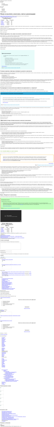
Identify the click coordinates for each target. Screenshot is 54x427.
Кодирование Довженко (6, 301)
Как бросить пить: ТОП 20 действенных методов (9, 419)
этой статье (21, 204)
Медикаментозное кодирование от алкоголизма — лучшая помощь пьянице (11, 236)
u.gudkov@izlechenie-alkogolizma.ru (5, 297)
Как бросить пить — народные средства (8, 417)
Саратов (3, 360)
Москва (3, 350)
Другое (4, 305)
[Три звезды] (10, 233)
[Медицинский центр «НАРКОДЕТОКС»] (2, 393)
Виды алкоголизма (4, 281)
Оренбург (3, 354)
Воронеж (3, 340)
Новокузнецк (4, 352)
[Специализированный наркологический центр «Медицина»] (2, 397)
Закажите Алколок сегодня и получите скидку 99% (12, 67)
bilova (30, 271)
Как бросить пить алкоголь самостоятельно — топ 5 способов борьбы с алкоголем (14, 416)
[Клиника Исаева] (2, 404)
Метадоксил (2, 24)
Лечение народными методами (7, 304)
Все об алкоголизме (5, 369)
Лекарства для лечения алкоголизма (7, 283)
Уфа (2, 364)
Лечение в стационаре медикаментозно (8, 303)
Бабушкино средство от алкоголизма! (7, 259)
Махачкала (3, 348)
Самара (3, 359)
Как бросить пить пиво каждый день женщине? (9, 413)
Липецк (3, 346)
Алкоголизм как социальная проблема (7, 278)
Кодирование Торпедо (6, 325)
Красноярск (3, 345)
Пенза (3, 355)
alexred (1, 16)
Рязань (3, 358)
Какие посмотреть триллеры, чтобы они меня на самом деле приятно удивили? (13, 271)
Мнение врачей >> (4, 66)
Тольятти (3, 361)
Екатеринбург (4, 341)
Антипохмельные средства (6, 280)
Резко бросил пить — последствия (7, 412)
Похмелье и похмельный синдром (9, 376)
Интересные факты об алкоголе (9, 372)
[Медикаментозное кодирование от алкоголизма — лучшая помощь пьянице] (5, 235)
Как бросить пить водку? (5, 414)
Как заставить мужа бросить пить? (7, 411)
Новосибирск (4, 353)
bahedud (30, 273)
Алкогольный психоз (5, 279)
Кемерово (3, 344)
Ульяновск (3, 363)
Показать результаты (27, 308)
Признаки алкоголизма (5, 287)
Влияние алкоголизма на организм (7, 282)
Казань (3, 343)
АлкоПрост (2, 22)
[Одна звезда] (2, 233)
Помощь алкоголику (5, 285)
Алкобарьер (3, 421)
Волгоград (3, 339)
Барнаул (3, 338)
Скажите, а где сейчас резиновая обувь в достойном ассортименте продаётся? (13, 273)
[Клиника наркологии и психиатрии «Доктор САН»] (2, 390)
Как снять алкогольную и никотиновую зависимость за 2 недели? (11, 264)
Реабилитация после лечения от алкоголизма (8, 288)
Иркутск (3, 342)
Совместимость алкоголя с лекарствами (7, 289)
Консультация (4, 382)
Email (1, 424)
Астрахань (3, 337)
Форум (3, 383)
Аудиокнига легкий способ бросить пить (8, 418)
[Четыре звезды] (14, 233)
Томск (3, 362)
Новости (5, 370)
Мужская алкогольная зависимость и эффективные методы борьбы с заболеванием (12, 237)
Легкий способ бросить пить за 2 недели (6, 320)
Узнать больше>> (51, 163)
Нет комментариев (5, 16)
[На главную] (3, 334)
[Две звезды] (6, 233)
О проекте (3, 384)
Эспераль (2, 23)
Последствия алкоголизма (9, 375)
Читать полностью (5, 102)
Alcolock (4, 159)
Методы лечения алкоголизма (12, 16)
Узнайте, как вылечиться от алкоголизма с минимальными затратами (10, 315)
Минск (3, 349)
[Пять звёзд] (19, 233)
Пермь (3, 356)
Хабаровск (3, 365)
